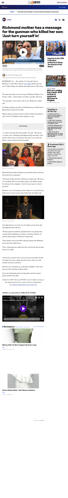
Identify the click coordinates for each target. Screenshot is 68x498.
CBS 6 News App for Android (54, 158)
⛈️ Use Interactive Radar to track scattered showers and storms (37, 12)
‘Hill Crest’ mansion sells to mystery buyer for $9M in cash (54, 122)
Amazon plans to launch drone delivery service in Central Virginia (54, 116)
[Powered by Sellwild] (41, 420)
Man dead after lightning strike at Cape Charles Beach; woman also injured (55, 134)
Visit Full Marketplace (38, 326)
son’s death (27, 84)
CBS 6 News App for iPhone (54, 162)
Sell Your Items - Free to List (22, 327)
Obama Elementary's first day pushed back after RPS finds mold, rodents (55, 128)
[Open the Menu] (2, 2)
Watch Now (61, 2)
